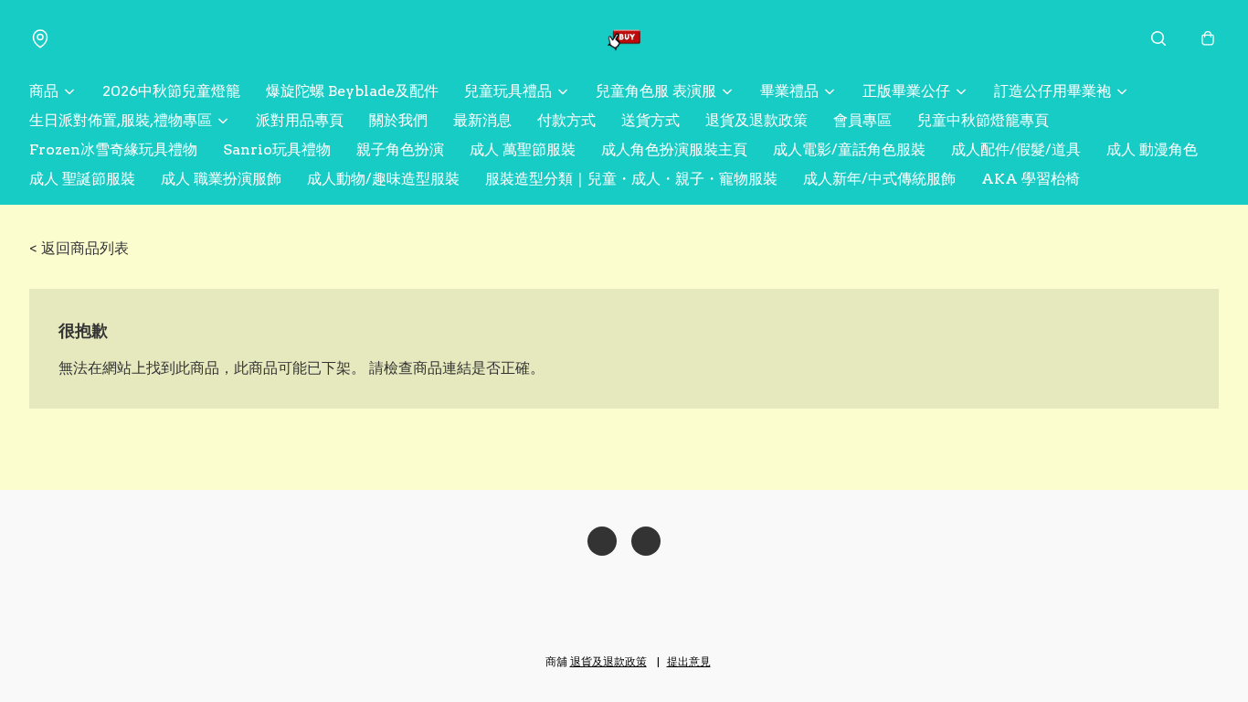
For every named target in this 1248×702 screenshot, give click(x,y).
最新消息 (482, 120)
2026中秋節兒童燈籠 (171, 91)
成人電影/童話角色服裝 (849, 149)
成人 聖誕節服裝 (82, 178)
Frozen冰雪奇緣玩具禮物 (113, 149)
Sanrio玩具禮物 (277, 149)
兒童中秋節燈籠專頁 (983, 120)
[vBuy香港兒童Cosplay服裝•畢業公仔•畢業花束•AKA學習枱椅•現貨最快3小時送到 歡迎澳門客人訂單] (624, 38)
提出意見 (689, 661)
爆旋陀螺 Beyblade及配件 (352, 91)
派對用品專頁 (300, 120)
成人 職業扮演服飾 (221, 178)
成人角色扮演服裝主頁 (674, 149)
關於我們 (398, 120)
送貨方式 (650, 120)
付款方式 (566, 120)
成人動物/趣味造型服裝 (383, 178)
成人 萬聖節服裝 (523, 149)
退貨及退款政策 (756, 120)
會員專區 (862, 120)
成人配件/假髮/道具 (1016, 149)
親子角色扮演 (400, 149)
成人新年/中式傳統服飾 (879, 178)
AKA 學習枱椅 (1030, 178)
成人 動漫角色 (1152, 149)
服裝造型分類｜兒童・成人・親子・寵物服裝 (631, 178)
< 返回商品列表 (79, 248)
